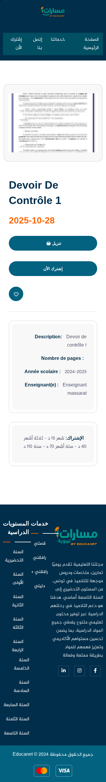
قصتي (40, 544)
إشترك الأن (16, 44)
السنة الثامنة (17, 719)
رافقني (39, 558)
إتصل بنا (37, 44)
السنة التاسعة (16, 733)
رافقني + (39, 572)
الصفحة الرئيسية (91, 44)
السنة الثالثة (18, 624)
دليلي (39, 586)
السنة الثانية (17, 601)
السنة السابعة (16, 705)
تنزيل (56, 243)
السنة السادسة (21, 687)
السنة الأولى (18, 579)
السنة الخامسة (21, 664)
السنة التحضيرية (14, 556)
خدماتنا (58, 40)
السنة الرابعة (17, 646)
